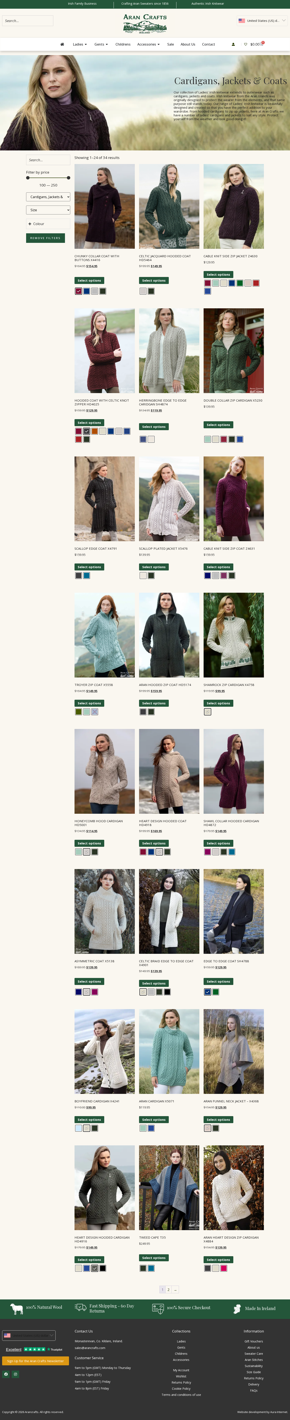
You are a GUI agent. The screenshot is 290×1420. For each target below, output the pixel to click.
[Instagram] (15, 1374)
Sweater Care (254, 1354)
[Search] (49, 21)
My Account (181, 1370)
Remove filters (45, 238)
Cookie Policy (181, 1389)
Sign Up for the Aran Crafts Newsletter (35, 1361)
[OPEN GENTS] (107, 44)
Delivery (253, 1384)
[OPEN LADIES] (86, 44)
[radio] (78, 291)
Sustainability (254, 1366)
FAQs (254, 1390)
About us (254, 1347)
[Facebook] (6, 1374)
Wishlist (181, 1376)
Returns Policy (181, 1382)
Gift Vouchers (254, 1341)
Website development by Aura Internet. (262, 1412)
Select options (89, 280)
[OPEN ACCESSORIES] (158, 44)
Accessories (181, 1360)
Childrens (181, 1354)
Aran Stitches (254, 1360)
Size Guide (254, 1372)
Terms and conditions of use (181, 1395)
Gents (181, 1347)
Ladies (181, 1341)
